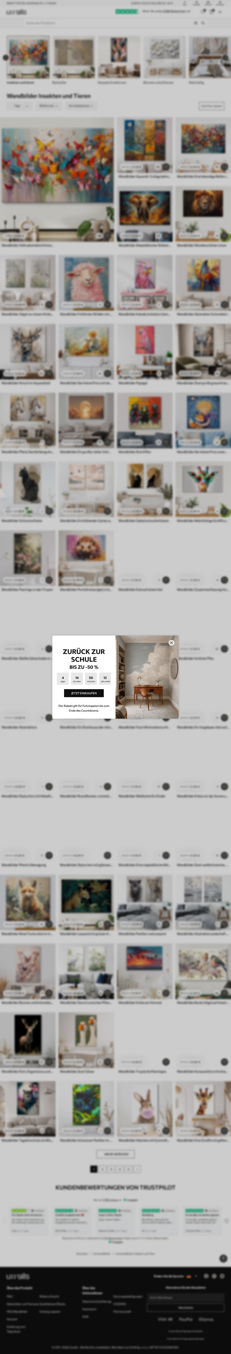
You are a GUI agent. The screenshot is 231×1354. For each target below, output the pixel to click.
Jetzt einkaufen (84, 693)
